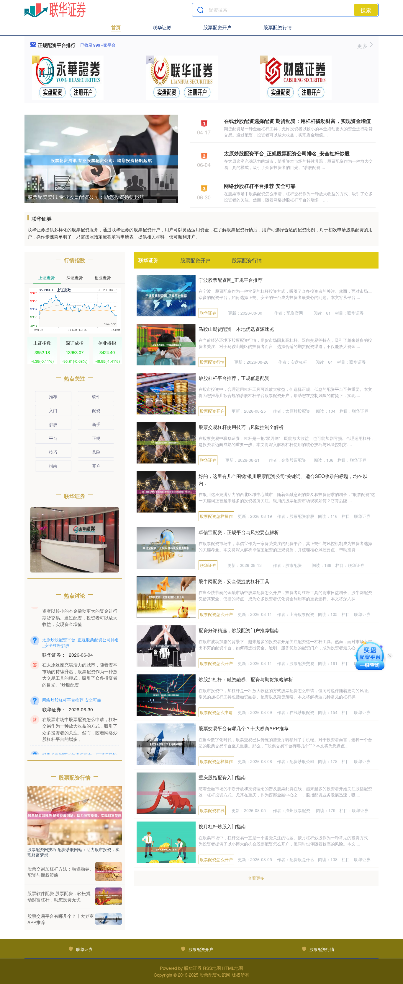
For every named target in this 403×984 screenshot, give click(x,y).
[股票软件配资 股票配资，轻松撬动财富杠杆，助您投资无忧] (108, 896)
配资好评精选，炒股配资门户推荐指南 (239, 630)
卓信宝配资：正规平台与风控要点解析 (239, 532)
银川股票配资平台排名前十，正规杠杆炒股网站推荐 (79, 747)
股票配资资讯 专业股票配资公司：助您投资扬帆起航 (85, 196)
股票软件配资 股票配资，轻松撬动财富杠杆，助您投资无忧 (59, 896)
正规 (96, 438)
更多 (363, 45)
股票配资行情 (277, 27)
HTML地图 (232, 968)
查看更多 (256, 878)
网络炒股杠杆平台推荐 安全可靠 (260, 185)
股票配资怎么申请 (216, 712)
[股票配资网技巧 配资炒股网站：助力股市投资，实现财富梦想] (74, 815)
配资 (96, 410)
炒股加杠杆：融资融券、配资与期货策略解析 (246, 679)
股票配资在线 (212, 810)
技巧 (53, 452)
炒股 (53, 424)
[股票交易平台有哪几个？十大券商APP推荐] (108, 919)
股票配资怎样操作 (216, 516)
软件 (96, 396)
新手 (96, 424)
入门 (53, 410)
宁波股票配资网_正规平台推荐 (231, 280)
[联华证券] (55, 9)
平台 (53, 438)
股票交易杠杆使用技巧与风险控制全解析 (241, 427)
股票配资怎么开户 (216, 614)
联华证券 (162, 27)
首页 (116, 27)
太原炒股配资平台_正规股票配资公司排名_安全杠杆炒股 (287, 153)
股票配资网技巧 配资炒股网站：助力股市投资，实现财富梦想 (73, 852)
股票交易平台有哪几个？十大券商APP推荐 (244, 728)
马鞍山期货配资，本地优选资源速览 (236, 329)
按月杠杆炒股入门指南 (222, 826)
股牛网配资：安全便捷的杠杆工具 (234, 581)
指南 (53, 466)
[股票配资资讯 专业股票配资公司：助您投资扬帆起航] (101, 160)
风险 (96, 452)
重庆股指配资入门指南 (222, 777)
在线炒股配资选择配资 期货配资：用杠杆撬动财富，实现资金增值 (297, 120)
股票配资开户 (217, 27)
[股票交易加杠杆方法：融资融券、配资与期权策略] (108, 871)
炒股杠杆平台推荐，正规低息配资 (234, 378)
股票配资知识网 (214, 975)
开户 (96, 466)
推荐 (53, 396)
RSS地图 (212, 968)
